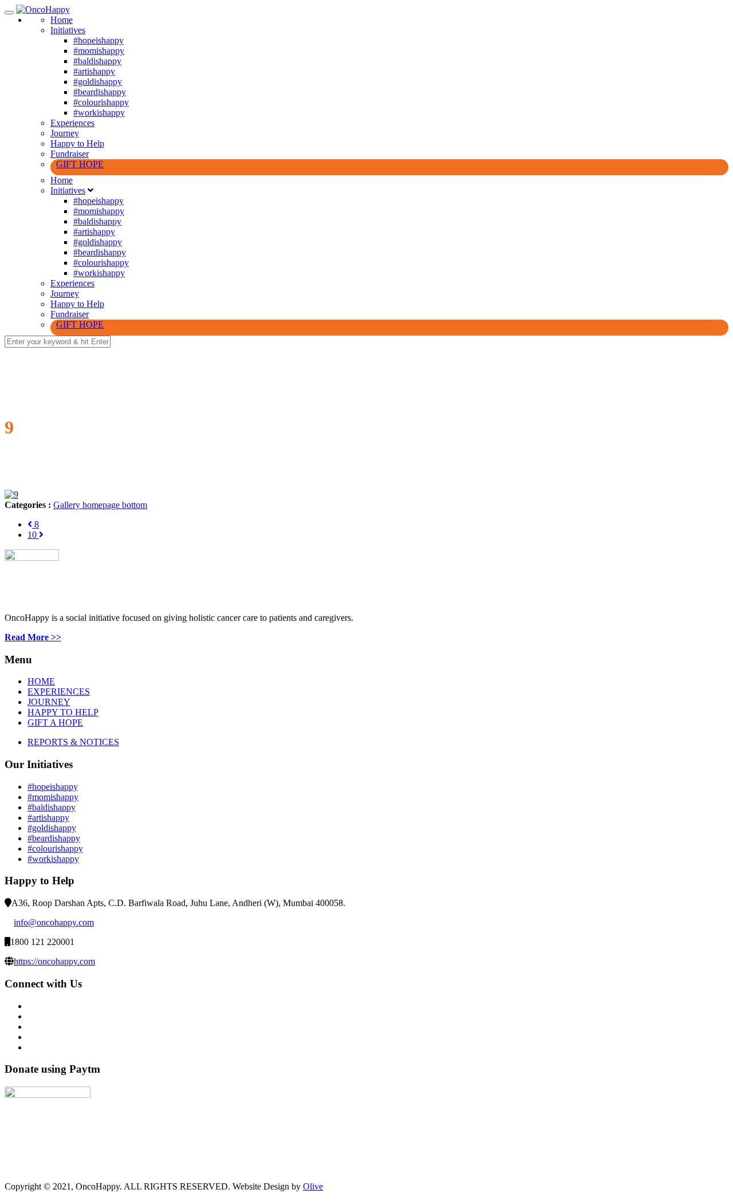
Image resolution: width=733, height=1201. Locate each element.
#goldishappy (97, 81)
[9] (11, 494)
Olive (313, 1186)
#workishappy (99, 112)
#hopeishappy (98, 40)
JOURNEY (48, 702)
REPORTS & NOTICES (73, 742)
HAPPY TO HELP (62, 712)
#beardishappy (99, 92)
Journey (64, 133)
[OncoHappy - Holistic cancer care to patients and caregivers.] (43, 9)
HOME (41, 681)
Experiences (72, 123)
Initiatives (67, 30)
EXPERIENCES (58, 691)
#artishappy (94, 71)
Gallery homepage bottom (100, 505)
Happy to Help (77, 143)
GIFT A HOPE (55, 722)
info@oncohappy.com (54, 922)
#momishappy (98, 51)
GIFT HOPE (80, 164)
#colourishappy (101, 102)
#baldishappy (97, 61)
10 (33, 535)
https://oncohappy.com (54, 961)
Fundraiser (69, 154)
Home (61, 20)
